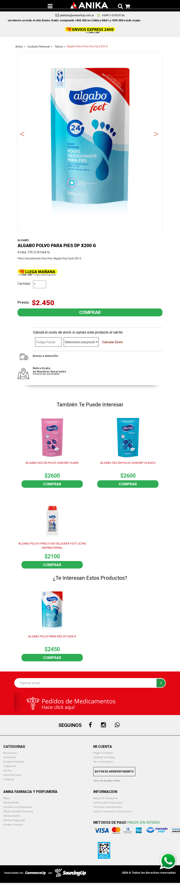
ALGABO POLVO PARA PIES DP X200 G (52, 636)
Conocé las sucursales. (46, 373)
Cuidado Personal (13, 761)
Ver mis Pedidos (103, 761)
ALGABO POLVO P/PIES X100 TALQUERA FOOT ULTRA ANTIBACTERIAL (52, 545)
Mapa (6, 798)
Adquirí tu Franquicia (105, 798)
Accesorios (10, 753)
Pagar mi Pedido (103, 753)
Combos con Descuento (17, 807)
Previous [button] (22, 133)
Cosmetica (9, 757)
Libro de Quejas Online (106, 780)
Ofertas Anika (11, 802)
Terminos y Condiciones (107, 807)
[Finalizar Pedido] (126, 5)
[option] (90, 143)
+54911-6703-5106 (113, 15)
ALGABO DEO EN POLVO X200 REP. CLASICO (128, 462)
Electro (7, 770)
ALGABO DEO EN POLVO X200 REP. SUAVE (52, 462)
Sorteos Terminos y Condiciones (112, 811)
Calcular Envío (112, 342)
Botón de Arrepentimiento (114, 771)
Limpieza (8, 779)
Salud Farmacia (12, 775)
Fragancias (9, 766)
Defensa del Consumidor (108, 802)
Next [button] (156, 133)
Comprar (52, 484)
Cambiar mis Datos (104, 757)
